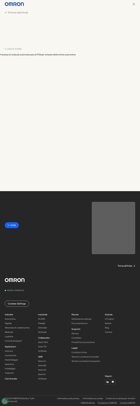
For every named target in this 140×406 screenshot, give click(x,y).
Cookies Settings (17, 304)
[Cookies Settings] (4, 401)
